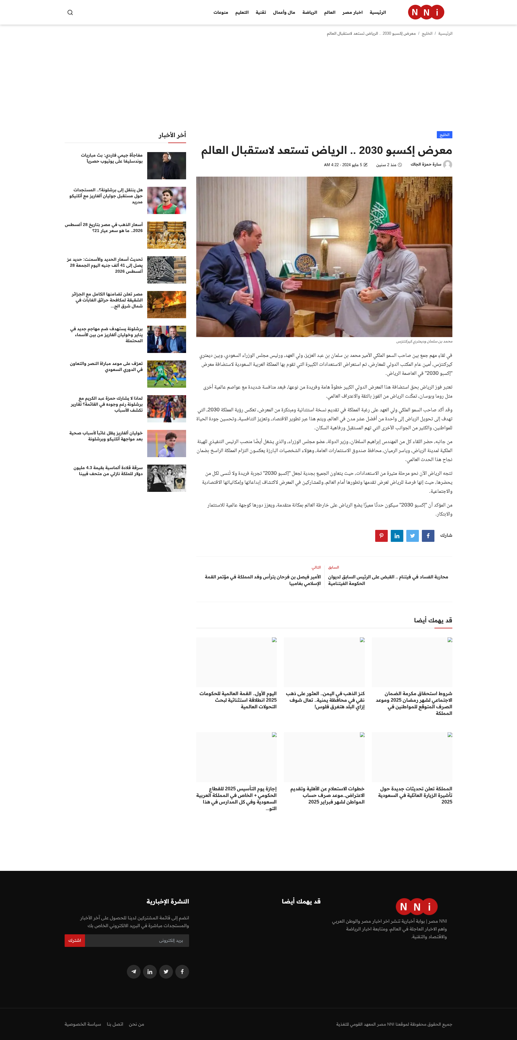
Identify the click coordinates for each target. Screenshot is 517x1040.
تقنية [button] (261, 12)
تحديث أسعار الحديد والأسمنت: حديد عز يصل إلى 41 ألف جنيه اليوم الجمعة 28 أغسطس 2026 (105, 265)
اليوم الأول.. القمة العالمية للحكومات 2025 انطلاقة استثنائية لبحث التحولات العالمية (238, 699)
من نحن (136, 1024)
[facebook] (182, 972)
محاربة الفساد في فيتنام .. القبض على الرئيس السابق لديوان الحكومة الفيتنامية (388, 580)
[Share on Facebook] (428, 536)
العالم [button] (329, 12)
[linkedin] (150, 972)
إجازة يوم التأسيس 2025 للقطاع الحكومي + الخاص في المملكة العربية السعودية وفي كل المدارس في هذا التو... (236, 798)
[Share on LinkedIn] (397, 536)
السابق (333, 567)
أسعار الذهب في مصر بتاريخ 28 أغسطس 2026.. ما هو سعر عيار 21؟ (104, 227)
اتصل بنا (115, 1024)
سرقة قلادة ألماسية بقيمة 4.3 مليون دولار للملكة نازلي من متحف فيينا (108, 470)
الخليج (427, 33)
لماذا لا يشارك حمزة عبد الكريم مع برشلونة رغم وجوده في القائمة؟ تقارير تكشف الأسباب (107, 404)
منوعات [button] (221, 12)
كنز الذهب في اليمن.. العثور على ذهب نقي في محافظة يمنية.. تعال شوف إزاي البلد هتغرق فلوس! (325, 699)
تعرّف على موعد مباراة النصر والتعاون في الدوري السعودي (106, 366)
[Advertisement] (258, 86)
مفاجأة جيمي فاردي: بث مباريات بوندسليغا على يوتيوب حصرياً (112, 158)
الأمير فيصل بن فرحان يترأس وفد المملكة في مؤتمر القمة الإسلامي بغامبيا (263, 580)
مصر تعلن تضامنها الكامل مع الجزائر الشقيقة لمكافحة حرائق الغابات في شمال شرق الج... (107, 300)
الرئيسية (378, 12)
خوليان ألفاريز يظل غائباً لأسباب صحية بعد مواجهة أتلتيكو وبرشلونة (106, 436)
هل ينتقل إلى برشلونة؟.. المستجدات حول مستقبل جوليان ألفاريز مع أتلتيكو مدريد (106, 195)
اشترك (75, 940)
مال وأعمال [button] (284, 12)
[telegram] (134, 972)
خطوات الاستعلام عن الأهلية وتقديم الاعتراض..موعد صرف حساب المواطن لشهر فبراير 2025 (327, 795)
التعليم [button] (242, 12)
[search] (70, 12)
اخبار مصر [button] (353, 12)
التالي (316, 567)
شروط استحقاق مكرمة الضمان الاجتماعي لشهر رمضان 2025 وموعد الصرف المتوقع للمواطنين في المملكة (414, 703)
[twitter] (166, 972)
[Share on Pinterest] (381, 536)
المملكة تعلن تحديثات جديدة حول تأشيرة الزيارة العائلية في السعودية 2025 (415, 795)
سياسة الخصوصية (83, 1024)
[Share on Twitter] (412, 536)
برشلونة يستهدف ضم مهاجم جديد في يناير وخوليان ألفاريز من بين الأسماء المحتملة (106, 334)
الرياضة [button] (309, 12)
